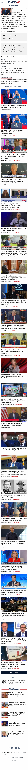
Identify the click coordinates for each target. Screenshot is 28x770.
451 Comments (14, 306)
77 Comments (15, 330)
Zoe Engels (3, 619)
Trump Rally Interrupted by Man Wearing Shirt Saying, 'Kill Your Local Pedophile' (17, 713)
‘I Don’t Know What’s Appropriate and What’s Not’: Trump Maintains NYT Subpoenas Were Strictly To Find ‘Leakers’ (13, 327)
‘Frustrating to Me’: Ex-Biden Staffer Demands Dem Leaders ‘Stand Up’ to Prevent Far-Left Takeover (12, 567)
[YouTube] (8, 748)
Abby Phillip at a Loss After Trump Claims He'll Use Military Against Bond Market (16, 723)
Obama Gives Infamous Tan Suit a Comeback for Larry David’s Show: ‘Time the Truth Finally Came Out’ (13, 277)
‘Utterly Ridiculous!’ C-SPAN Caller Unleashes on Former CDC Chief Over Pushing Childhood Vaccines (12, 181)
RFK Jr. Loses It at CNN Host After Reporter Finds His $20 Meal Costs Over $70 (15, 694)
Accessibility (19, 755)
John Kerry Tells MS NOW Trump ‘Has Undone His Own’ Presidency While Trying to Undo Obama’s (13, 640)
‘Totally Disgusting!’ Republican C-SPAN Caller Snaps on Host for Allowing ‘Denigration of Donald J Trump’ (13, 205)
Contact (14, 760)
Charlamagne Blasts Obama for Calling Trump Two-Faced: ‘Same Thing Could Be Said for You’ (13, 615)
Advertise (6, 755)
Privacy (12, 755)
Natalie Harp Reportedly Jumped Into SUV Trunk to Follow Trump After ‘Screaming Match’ (12, 132)
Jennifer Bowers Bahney (5, 256)
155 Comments (16, 355)
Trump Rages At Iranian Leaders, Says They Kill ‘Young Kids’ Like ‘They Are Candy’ (12, 351)
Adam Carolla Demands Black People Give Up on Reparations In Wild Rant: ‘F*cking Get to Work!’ (13, 302)
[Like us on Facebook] (15, 748)
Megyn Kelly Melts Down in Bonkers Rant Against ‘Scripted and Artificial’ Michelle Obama (12, 376)
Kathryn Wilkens (4, 111)
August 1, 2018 (5, 66)
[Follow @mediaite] (12, 748)
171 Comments (15, 232)
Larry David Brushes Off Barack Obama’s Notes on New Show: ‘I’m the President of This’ (13, 543)
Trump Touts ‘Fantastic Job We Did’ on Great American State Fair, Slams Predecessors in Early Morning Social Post (13, 472)
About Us (16, 752)
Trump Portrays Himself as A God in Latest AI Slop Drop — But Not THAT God (14, 519)
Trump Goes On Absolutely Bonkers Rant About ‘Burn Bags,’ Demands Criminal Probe (11, 425)
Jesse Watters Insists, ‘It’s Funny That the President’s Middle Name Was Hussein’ (13, 591)
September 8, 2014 (6, 77)
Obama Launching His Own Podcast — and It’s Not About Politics (13, 229)
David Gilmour (3, 668)
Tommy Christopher (4, 643)
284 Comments (16, 281)
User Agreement (6, 757)
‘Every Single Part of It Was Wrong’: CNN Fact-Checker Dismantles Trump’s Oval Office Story (13, 156)
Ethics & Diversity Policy (18, 757)
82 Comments (18, 404)
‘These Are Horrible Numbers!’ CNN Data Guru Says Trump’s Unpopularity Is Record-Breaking (13, 400)
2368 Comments (19, 256)
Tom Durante (3, 232)
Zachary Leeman (4, 209)
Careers (23, 752)
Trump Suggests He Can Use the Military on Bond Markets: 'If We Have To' (17, 704)
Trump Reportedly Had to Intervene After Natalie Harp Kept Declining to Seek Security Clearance (13, 107)
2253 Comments (16, 429)
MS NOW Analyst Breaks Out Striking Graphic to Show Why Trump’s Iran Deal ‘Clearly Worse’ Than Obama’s (13, 664)
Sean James (3, 306)
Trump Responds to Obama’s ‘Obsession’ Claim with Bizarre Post (13, 496)
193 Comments (16, 209)
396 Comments (15, 379)
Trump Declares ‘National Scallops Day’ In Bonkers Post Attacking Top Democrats (13, 449)
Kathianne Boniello (4, 355)
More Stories (14, 672)
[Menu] (3, 2)
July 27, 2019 (4, 59)
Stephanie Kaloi (4, 379)
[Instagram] (19, 748)
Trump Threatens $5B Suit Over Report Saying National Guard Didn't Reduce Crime (16, 733)
